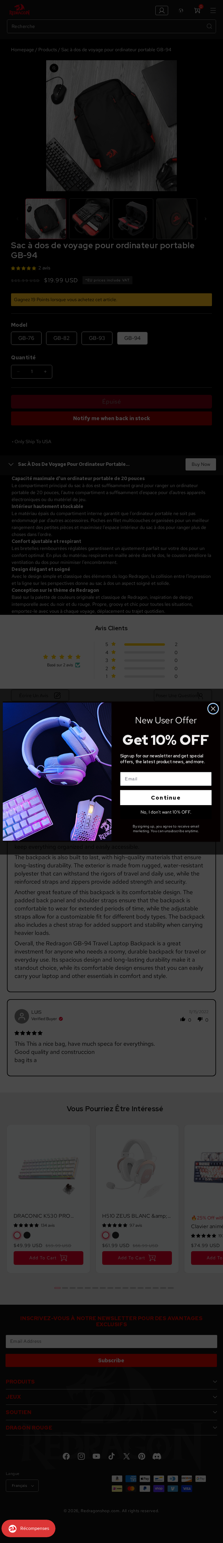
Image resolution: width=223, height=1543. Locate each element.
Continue (166, 797)
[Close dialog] (213, 708)
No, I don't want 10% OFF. (166, 812)
